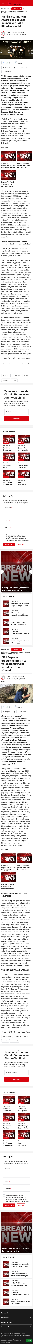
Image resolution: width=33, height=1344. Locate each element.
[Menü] (3, 4)
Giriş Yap (21, 544)
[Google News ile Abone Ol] (7, 63)
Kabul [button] (29, 1340)
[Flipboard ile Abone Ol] (18, 63)
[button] (2, 8)
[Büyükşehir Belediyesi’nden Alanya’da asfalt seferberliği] (16, 631)
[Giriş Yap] (5, 8)
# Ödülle (6, 380)
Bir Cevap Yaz (8, 496)
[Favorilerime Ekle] (14, 67)
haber (9, 32)
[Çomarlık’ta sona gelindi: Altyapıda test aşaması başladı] (24, 160)
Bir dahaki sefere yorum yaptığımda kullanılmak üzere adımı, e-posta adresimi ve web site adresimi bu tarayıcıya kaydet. (17, 537)
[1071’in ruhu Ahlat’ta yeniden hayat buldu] (9, 478)
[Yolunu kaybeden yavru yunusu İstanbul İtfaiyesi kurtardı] (16, 613)
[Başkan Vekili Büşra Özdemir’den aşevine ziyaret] (16, 622)
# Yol (14, 380)
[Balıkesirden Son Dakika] (16, 3)
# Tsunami (14, 1041)
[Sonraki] (30, 572)
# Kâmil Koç (16, 375)
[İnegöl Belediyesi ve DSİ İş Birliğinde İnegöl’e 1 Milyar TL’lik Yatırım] (16, 603)
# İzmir (5, 1041)
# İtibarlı (6, 375)
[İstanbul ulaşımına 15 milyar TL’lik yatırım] (16, 641)
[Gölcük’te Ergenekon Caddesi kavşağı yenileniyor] (8, 160)
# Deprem (18, 1036)
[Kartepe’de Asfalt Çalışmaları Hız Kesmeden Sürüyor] (8, 178)
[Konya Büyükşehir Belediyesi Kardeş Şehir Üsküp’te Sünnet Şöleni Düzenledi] (24, 478)
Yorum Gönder (9, 544)
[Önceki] (2, 572)
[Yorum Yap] (18, 67)
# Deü (26, 1036)
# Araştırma (7, 1036)
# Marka (26, 375)
